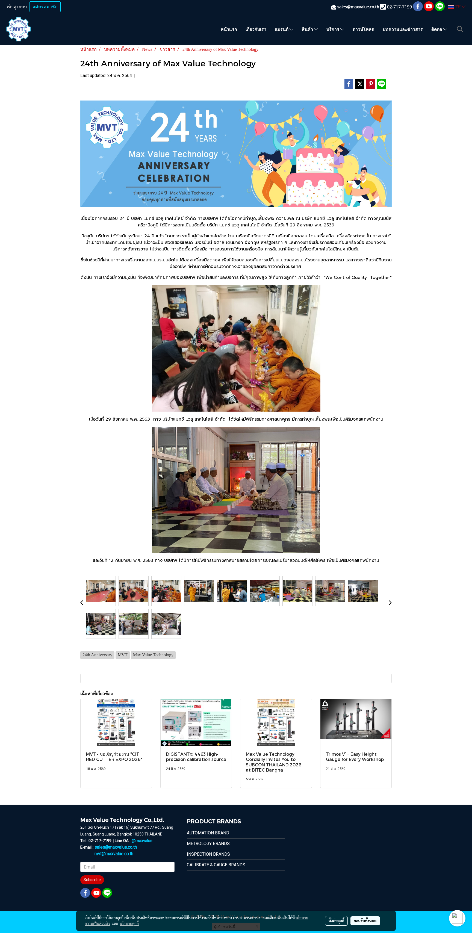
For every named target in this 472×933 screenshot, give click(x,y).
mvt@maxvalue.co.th (114, 853)
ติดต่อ (437, 29)
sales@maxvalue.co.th (116, 847)
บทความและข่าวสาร (403, 29)
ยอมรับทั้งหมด (365, 920)
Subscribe (92, 880)
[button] (460, 29)
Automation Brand (208, 832)
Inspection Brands (208, 854)
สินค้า (308, 29)
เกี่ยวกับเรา (256, 29)
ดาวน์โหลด (363, 29)
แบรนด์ (282, 29)
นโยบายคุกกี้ (129, 923)
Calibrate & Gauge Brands (216, 864)
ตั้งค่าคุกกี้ (336, 920)
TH (458, 6)
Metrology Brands (208, 843)
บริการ (333, 29)
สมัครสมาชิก (45, 6)
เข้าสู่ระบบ (17, 6)
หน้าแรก (229, 29)
